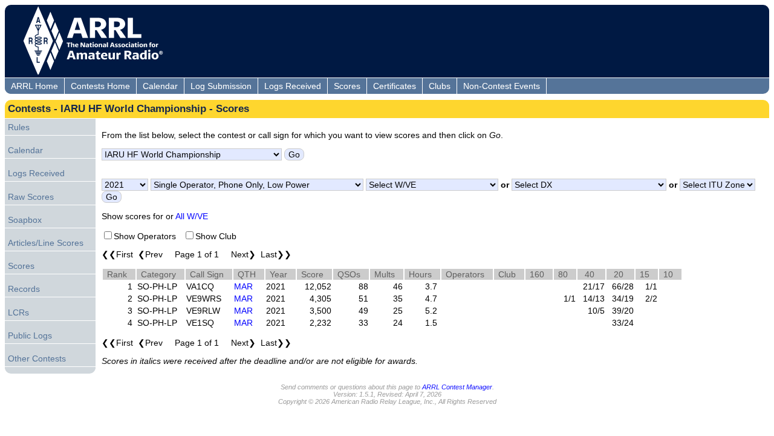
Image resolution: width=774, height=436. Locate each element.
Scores (347, 86)
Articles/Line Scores (45, 243)
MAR (243, 286)
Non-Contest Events (501, 86)
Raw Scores (31, 197)
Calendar (160, 86)
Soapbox (25, 220)
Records (24, 289)
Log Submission (221, 86)
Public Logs (30, 335)
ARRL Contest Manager (457, 387)
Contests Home (100, 86)
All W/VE (191, 216)
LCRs (18, 312)
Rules (19, 127)
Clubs (439, 86)
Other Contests (37, 358)
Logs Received (292, 86)
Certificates (394, 86)
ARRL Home (34, 86)
